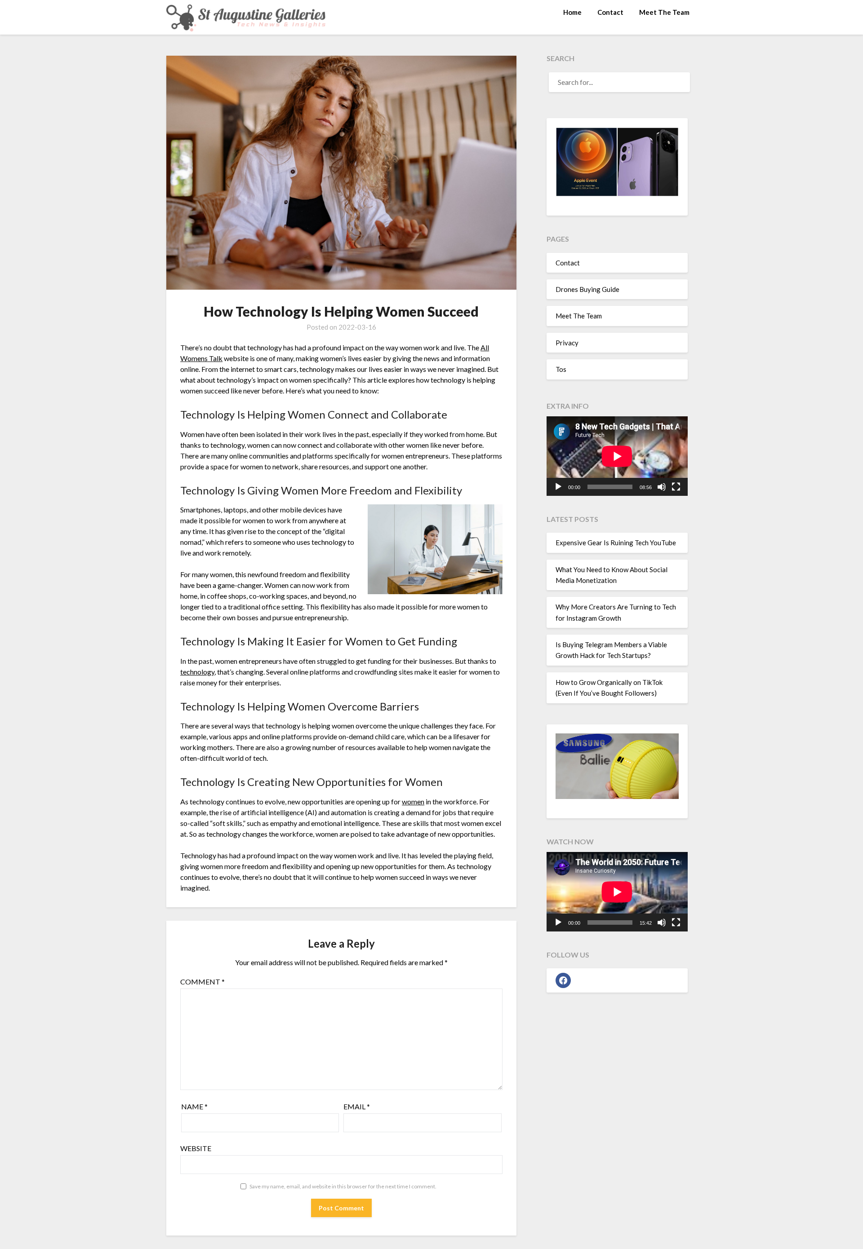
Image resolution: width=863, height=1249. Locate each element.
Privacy (567, 343)
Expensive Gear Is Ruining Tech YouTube (616, 542)
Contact (610, 12)
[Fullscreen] (676, 486)
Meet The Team (664, 12)
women (413, 801)
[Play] (558, 486)
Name (194, 1106)
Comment (202, 981)
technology (197, 671)
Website (195, 1148)
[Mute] (661, 486)
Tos (561, 369)
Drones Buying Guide (587, 289)
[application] (617, 456)
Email (356, 1106)
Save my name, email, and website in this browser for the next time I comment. (342, 1186)
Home (572, 12)
